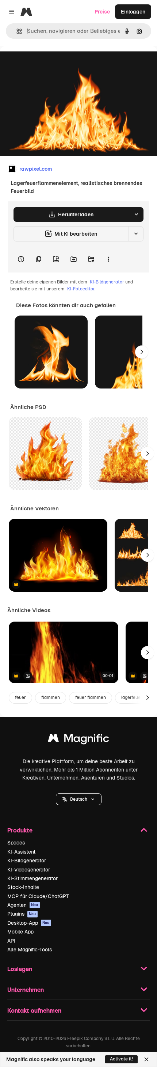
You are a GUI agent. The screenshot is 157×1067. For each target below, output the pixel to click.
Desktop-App (28, 923)
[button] (79, 799)
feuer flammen (90, 697)
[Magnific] (78, 740)
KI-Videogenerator (28, 869)
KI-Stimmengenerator (32, 878)
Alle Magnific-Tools (29, 949)
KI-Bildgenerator (107, 282)
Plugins (21, 914)
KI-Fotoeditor (81, 289)
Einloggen (133, 11)
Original (47, 62)
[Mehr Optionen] (108, 259)
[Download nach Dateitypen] (136, 214)
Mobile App (20, 931)
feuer (20, 697)
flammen (50, 697)
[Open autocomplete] (16, 31)
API (11, 941)
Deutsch (78, 799)
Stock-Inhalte (23, 887)
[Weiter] (141, 352)
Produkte (19, 830)
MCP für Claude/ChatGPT (38, 896)
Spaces (16, 842)
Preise (102, 11)
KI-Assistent (21, 851)
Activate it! (121, 1059)
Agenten (22, 905)
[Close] (146, 1059)
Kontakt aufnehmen (34, 1010)
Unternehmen (25, 989)
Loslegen (19, 969)
